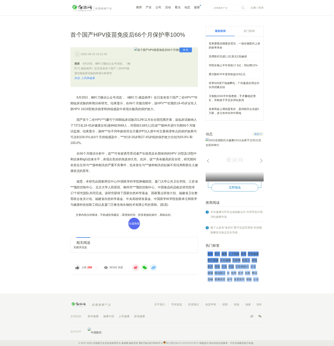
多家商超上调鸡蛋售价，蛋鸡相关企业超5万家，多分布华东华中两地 (234, 111)
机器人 (246, 260)
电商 (233, 273)
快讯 (185, 49)
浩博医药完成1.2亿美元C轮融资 (228, 56)
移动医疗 (220, 273)
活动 (168, 7)
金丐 (229, 279)
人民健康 (124, 316)
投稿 (236, 304)
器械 (210, 279)
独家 (248, 304)
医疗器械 (213, 260)
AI (228, 273)
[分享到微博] (135, 267)
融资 (210, 253)
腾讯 (254, 273)
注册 (253, 7)
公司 (158, 7)
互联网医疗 (242, 266)
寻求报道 (176, 304)
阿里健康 (253, 253)
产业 (149, 7)
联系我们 (193, 304)
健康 (224, 253)
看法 (178, 7)
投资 (243, 253)
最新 (197, 7)
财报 (254, 260)
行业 (224, 266)
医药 (210, 266)
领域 (210, 273)
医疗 (217, 253)
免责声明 (210, 304)
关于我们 (159, 304)
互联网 (236, 260)
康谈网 (97, 8)
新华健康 (93, 316)
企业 (256, 279)
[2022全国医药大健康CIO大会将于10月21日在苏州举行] (235, 159)
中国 (231, 266)
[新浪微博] (252, 316)
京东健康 (225, 260)
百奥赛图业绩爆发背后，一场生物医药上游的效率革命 (234, 45)
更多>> (258, 134)
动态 (187, 7)
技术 (240, 273)
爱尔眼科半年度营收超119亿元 (227, 74)
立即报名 (235, 187)
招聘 (225, 304)
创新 (247, 273)
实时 (259, 304)
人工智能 (233, 253)
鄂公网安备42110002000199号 (182, 343)
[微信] (260, 316)
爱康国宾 (220, 279)
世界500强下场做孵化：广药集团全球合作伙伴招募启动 (234, 85)
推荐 (139, 7)
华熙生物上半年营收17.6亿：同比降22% (233, 65)
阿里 (217, 266)
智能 (249, 279)
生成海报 (134, 223)
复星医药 (239, 279)
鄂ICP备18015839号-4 (151, 343)
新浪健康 (139, 316)
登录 (261, 7)
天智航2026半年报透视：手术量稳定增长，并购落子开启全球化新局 (232, 98)
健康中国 (108, 316)
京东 (253, 266)
